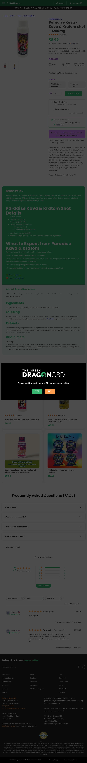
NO (50, 391)
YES (37, 391)
